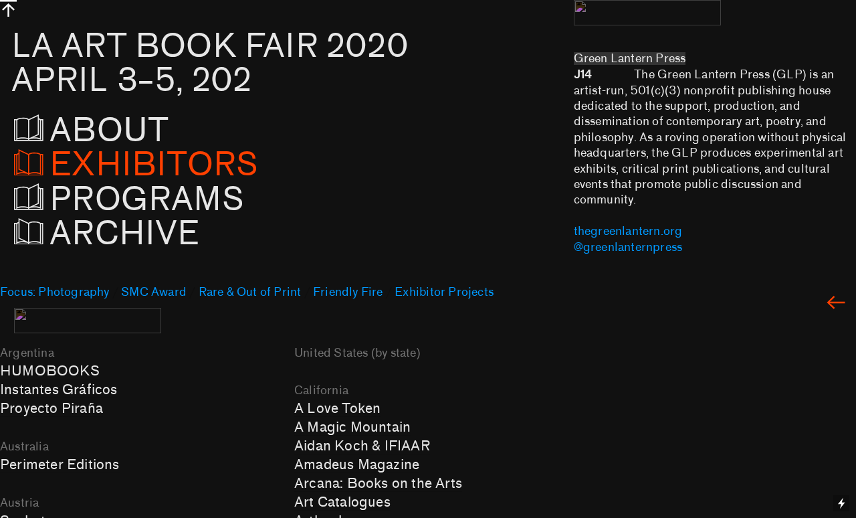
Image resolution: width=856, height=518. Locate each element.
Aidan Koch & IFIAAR (362, 446)
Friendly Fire (348, 292)
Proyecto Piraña (51, 408)
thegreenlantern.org (628, 231)
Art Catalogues (342, 502)
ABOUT (129, 130)
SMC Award (154, 292)
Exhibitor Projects (444, 292)
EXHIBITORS (153, 165)
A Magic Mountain (352, 427)
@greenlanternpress (628, 247)
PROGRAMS (146, 199)
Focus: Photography (55, 292)
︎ (836, 303)
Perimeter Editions (60, 464)
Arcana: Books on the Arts (378, 483)
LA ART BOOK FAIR (210, 63)
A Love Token (337, 408)
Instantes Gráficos (59, 389)
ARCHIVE (128, 233)
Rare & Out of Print (250, 292)
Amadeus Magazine (356, 464)
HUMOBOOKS (50, 371)
